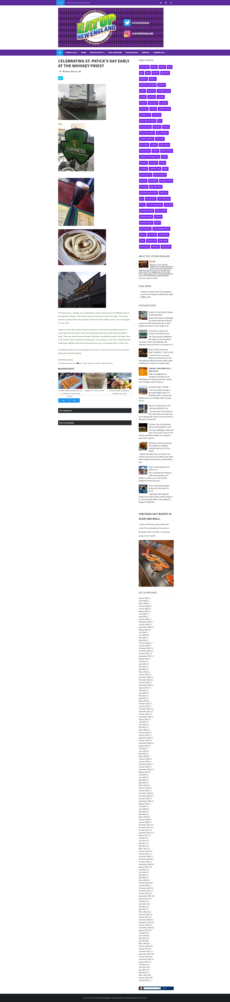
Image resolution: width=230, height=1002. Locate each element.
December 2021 (145, 709)
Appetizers (144, 67)
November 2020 (145, 738)
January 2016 (144, 885)
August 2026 (143, 598)
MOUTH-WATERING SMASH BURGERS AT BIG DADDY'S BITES (159, 488)
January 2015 (144, 917)
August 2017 (143, 835)
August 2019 (143, 772)
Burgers (161, 85)
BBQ (141, 73)
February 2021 (144, 732)
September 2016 (145, 864)
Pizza (142, 205)
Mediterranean (160, 175)
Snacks (142, 235)
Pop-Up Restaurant (154, 205)
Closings (163, 103)
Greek (164, 157)
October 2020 (144, 740)
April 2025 (142, 616)
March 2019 (143, 785)
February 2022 (144, 703)
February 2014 (144, 946)
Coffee (153, 109)
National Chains (166, 181)
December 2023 (145, 648)
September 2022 (145, 685)
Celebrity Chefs (164, 91)
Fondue (154, 145)
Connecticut (145, 115)
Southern (152, 235)
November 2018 (145, 796)
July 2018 (142, 806)
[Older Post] (74, 400)
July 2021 (142, 722)
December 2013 (145, 951)
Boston (91, 363)
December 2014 (145, 920)
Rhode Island (161, 211)
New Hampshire (155, 187)
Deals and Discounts (147, 121)
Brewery (143, 79)
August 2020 (143, 746)
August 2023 (143, 659)
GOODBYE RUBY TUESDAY (159, 387)
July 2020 (142, 748)
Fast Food (160, 139)
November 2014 (145, 922)
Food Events (164, 145)
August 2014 (143, 930)
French (155, 151)
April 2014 (142, 941)
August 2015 (143, 899)
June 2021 (143, 725)
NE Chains (143, 187)
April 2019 (142, 783)
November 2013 (145, 954)
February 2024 (144, 643)
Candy (142, 91)
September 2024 (145, 627)
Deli (159, 121)
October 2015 (144, 893)
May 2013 (142, 970)
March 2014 (143, 943)
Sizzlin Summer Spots (161, 229)
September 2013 (145, 959)
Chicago (152, 97)
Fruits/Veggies (166, 151)
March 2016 (143, 880)
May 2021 (142, 727)
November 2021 (145, 711)
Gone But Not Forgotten (149, 157)
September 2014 (145, 928)
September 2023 (145, 656)
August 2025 (143, 611)
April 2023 (142, 669)
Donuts (166, 127)
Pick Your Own (163, 199)
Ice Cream (153, 163)
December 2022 (145, 677)
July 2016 (142, 870)
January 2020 (144, 761)
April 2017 (142, 846)
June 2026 (143, 601)
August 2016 (143, 867)
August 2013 (143, 962)
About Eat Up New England (77, 3)
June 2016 (143, 872)
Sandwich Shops (146, 217)
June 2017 (143, 841)
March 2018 (143, 817)
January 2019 (144, 790)
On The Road (150, 199)
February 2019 (144, 788)
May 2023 (142, 667)
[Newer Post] (63, 400)
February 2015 (144, 914)
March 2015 (143, 912)
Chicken (161, 97)
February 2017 (144, 851)
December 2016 (145, 856)
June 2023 (143, 664)
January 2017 (144, 854)
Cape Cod (151, 91)
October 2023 (144, 653)
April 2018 (142, 814)
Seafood (158, 217)
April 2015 (142, 909)
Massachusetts (107, 363)
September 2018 (145, 801)
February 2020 (144, 759)
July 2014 (142, 933)
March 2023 (143, 672)
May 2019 (142, 780)
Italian (162, 163)
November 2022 (145, 680)
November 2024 (145, 622)
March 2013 (143, 975)
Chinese (143, 103)
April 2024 (142, 640)
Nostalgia (163, 193)
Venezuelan (144, 247)
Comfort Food (164, 109)
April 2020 (142, 754)
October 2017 (144, 830)
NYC (141, 199)
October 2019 (144, 767)
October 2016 (144, 862)
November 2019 (145, 764)
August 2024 (143, 630)
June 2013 (143, 967)
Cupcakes (156, 115)
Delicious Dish (145, 127)
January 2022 (144, 706)
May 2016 (142, 875)
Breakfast (165, 73)
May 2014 (142, 938)
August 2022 (143, 688)
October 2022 (144, 682)
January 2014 (144, 949)
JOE (153, 262)
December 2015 (145, 888)
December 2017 (145, 825)
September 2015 (145, 896)
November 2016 (145, 859)
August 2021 (143, 719)
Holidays (98, 363)
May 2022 (142, 696)
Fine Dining (144, 145)
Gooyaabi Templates (141, 998)
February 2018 (144, 819)
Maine (165, 169)
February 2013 (144, 978)
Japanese (143, 169)
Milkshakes (153, 181)
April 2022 (142, 698)
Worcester (166, 247)
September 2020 (145, 743)
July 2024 (142, 632)
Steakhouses (163, 235)
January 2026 (144, 609)
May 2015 (142, 906)
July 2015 (142, 901)
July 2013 (142, 964)
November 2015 (145, 891)
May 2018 (142, 812)
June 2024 (143, 635)
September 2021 (145, 717)
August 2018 (143, 804)
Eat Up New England (90, 998)
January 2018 (144, 822)
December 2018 (145, 793)
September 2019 (145, 769)
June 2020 (143, 751)
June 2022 (143, 693)
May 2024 (142, 638)
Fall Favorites (162, 133)
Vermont (155, 247)
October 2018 (144, 798)
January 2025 (144, 619)
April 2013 (142, 972)
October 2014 (144, 925)
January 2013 (144, 980)
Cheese (142, 97)
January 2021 (144, 735)
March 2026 (143, 603)
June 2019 (143, 777)
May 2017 (142, 843)
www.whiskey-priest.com (67, 363)
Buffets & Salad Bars (147, 85)
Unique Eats (151, 241)
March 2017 (143, 848)
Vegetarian (163, 241)
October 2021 (144, 714)
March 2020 (143, 756)
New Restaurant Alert (148, 193)
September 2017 (145, 833)
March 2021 (143, 730)
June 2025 (143, 614)
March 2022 (143, 701)
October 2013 (144, 957)
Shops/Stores (145, 229)
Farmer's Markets (146, 139)
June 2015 (143, 904)
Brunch (152, 79)
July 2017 (142, 838)
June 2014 (143, 935)
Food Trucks (145, 151)
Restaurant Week (146, 211)
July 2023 (142, 661)
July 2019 (142, 775)
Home (60, 3)
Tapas (142, 241)
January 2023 (144, 674)
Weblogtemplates (122, 998)
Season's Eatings (146, 223)
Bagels (154, 67)
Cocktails (143, 109)
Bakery (162, 67)
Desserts (157, 127)
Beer (85, 363)
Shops (157, 223)
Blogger (108, 998)
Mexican (143, 181)
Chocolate (153, 103)
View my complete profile (148, 278)
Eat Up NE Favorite (147, 133)
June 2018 (143, 809)
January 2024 (144, 645)
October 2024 (144, 624)
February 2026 (144, 606)
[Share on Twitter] (60, 78)
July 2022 (142, 690)
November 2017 (145, 827)
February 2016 (144, 883)
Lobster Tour (155, 169)
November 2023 (145, 651)
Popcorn (168, 205)
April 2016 (142, 877)
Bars (81, 363)
